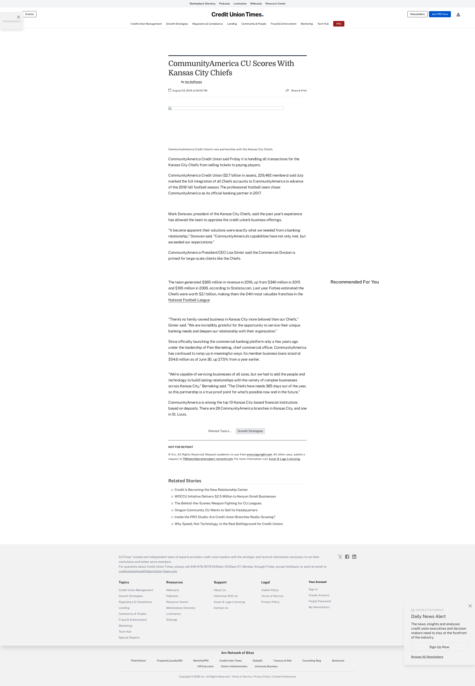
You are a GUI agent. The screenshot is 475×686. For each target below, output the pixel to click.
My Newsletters (319, 607)
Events (29, 14)
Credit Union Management (136, 590)
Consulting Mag (311, 660)
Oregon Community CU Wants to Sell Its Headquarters (216, 510)
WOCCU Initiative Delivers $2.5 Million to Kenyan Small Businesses (225, 496)
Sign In (313, 589)
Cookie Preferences (284, 676)
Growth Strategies (131, 596)
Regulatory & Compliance (135, 601)
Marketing (125, 625)
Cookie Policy (270, 590)
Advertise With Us (226, 596)
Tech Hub (125, 631)
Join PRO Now (440, 14)
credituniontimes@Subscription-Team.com (148, 571)
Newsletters (417, 14)
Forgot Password (320, 601)
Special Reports (129, 637)
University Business (266, 666)
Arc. (203, 676)
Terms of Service (272, 596)
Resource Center (276, 3)
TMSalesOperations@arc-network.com (208, 458)
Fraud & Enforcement (133, 619)
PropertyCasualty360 (170, 660)
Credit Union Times (231, 660)
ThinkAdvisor (138, 660)
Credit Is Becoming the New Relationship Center (211, 490)
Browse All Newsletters (427, 657)
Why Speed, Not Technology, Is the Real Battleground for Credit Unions (229, 524)
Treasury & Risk (282, 660)
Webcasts (256, 3)
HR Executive (205, 666)
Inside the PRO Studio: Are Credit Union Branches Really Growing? (225, 517)
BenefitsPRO (201, 660)
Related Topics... (220, 431)
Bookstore (338, 660)
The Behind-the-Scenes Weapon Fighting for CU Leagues (218, 503)
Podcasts (224, 3)
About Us (220, 590)
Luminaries (240, 3)
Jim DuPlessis (193, 81)
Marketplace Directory (202, 3)
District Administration (234, 666)
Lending (124, 607)
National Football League (188, 300)
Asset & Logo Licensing (229, 601)
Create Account (319, 595)
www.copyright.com (259, 454)
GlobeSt (257, 660)
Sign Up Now (439, 647)
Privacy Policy (270, 601)
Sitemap (171, 619)
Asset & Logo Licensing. (284, 458)
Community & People (132, 613)
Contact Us (221, 607)
